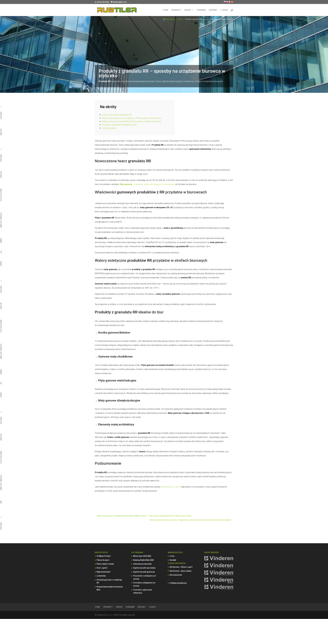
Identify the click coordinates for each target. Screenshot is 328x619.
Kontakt (213, 10)
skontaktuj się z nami (170, 487)
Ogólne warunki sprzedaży (144, 568)
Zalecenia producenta (142, 564)
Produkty (176, 10)
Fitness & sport (103, 560)
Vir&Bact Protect (103, 556)
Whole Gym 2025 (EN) (142, 556)
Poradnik (201, 10)
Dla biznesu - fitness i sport (181, 567)
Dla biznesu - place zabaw (180, 571)
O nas (165, 10)
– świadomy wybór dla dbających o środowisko (153, 184)
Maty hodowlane (103, 572)
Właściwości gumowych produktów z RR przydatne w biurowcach (131, 118)
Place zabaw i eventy (105, 564)
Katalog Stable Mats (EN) (143, 560)
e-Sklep (224, 10)
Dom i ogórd (102, 568)
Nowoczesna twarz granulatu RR (116, 115)
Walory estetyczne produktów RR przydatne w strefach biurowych (131, 121)
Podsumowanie (109, 128)
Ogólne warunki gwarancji (144, 572)
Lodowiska (101, 576)
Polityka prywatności (178, 583)
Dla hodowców (176, 575)
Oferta (187, 10)
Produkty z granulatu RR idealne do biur (119, 125)
